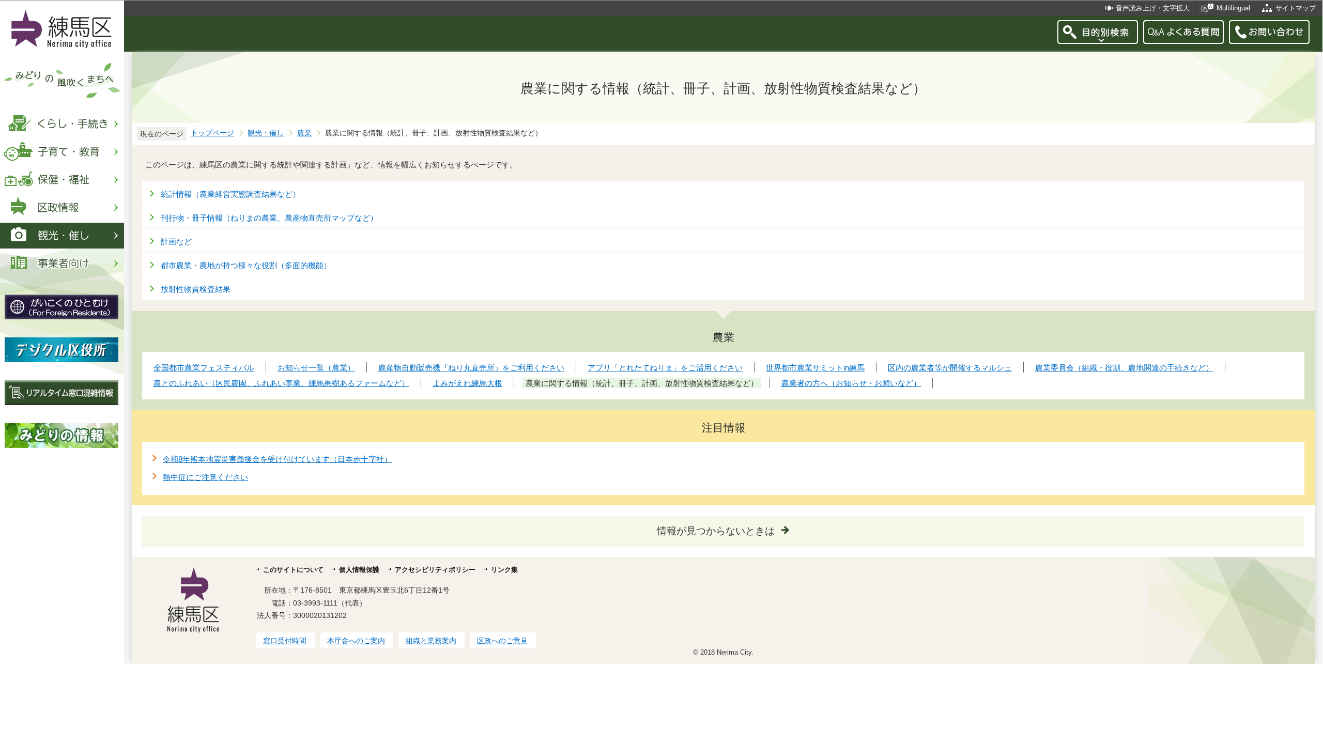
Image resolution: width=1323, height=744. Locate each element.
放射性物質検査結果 (195, 289)
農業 (304, 133)
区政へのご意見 (502, 641)
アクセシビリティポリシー (435, 570)
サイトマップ (1295, 8)
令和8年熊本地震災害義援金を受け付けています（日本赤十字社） (277, 459)
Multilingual (1233, 8)
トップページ (212, 133)
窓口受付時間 (284, 641)
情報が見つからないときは (716, 530)
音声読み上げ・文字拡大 (1153, 8)
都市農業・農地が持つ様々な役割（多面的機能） (246, 265)
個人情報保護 (359, 570)
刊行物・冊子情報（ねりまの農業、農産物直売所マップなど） (269, 217)
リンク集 (504, 570)
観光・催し (266, 133)
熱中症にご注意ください (205, 477)
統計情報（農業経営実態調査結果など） (230, 194)
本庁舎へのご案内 (356, 641)
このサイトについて (293, 570)
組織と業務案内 (431, 641)
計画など (176, 241)
